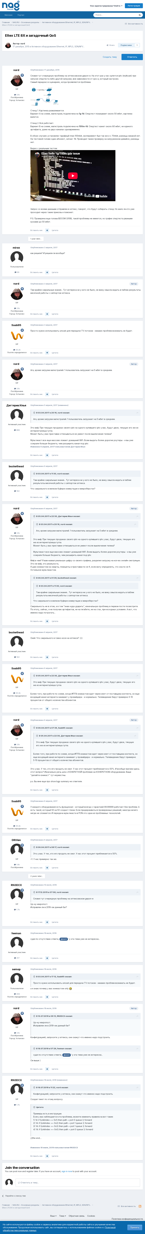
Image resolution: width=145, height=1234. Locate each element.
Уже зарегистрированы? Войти (105, 6)
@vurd (64, 939)
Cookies (91, 1216)
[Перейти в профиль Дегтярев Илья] (16, 415)
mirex (16, 247)
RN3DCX (16, 885)
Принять (134, 1227)
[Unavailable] (44, 96)
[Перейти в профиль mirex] (16, 257)
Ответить (132, 57)
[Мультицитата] (47, 230)
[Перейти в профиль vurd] (8, 45)
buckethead (16, 466)
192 (18, 491)
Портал (21, 15)
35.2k (18, 350)
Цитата (55, 230)
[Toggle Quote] (34, 413)
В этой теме (128, 15)
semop (16, 969)
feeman (16, 933)
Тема (62, 1216)
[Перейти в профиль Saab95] (16, 335)
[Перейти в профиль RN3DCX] (16, 895)
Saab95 (16, 325)
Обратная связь (77, 1216)
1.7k (18, 909)
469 (18, 994)
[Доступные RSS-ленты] (140, 1206)
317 (18, 958)
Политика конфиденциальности (127, 1219)
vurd (22, 43)
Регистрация (134, 6)
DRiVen (16, 840)
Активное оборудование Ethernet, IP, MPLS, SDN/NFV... (57, 46)
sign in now (67, 1171)
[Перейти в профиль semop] (16, 979)
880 (18, 430)
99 (17, 272)
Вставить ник (36, 230)
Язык (52, 1216)
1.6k (18, 864)
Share (111, 45)
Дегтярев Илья (16, 405)
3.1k (18, 95)
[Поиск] (140, 15)
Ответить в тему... (29, 1182)
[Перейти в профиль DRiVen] (16, 850)
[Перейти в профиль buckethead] (16, 476)
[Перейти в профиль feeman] (16, 943)
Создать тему (110, 57)
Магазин (8, 15)
